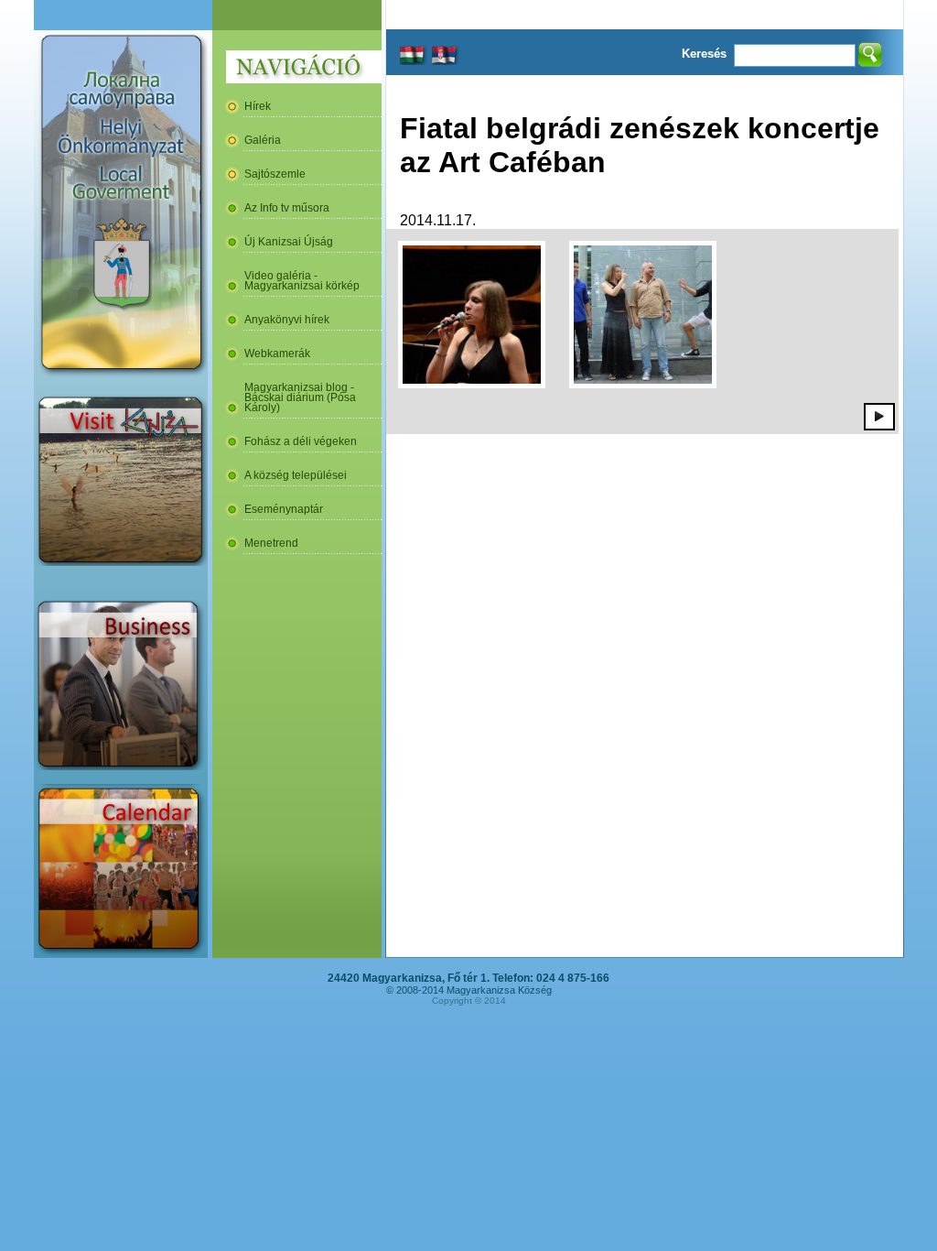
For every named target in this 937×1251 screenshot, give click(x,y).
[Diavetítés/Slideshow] (879, 416)
